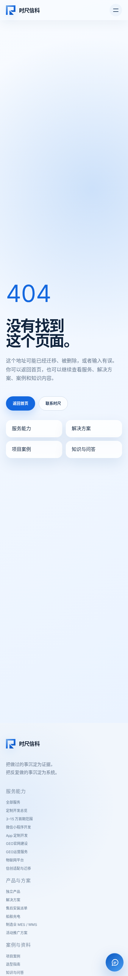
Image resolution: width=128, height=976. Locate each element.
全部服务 (13, 802)
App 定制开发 (17, 835)
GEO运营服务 (17, 852)
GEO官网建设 (17, 843)
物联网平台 (15, 860)
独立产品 (13, 891)
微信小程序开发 (18, 827)
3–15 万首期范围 (19, 819)
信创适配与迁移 (18, 868)
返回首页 (20, 403)
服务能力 (21, 428)
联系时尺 (53, 403)
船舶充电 (13, 916)
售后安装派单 (16, 908)
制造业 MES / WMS (21, 924)
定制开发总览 (16, 810)
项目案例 (21, 449)
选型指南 (13, 964)
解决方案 (81, 428)
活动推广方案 (16, 933)
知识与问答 (84, 449)
